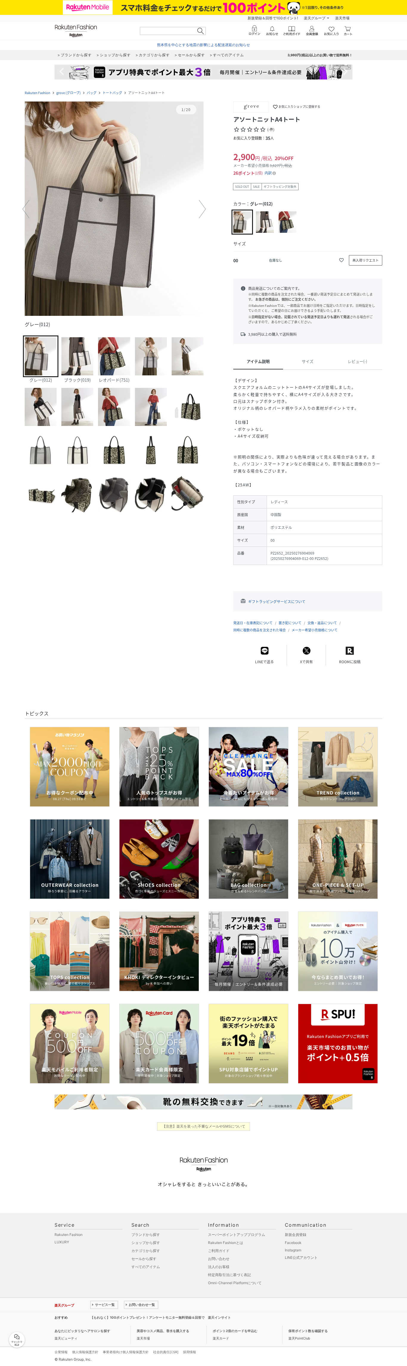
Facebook (293, 1242)
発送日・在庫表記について (253, 622)
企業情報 (61, 1352)
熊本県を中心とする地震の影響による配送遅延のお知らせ (203, 45)
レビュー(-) (357, 361)
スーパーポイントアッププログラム (236, 1234)
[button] (114, 209)
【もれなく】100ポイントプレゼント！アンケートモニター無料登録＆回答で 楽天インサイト (160, 1317)
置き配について (290, 622)
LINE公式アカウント (301, 1257)
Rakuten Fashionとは (225, 1242)
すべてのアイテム (145, 1266)
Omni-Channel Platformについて (235, 1283)
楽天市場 (342, 18)
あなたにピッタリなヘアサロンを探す (82, 1331)
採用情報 (189, 1352)
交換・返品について (322, 622)
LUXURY (62, 1242)
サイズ (307, 361)
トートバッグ (112, 92)
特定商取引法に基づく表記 (229, 1275)
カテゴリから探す (145, 1250)
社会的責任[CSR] (165, 1352)
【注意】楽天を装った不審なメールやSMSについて (203, 1126)
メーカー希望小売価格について (315, 630)
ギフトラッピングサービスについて (276, 601)
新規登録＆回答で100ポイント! (273, 18)
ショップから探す (145, 1242)
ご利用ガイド (218, 1250)
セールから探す (143, 1258)
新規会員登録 (295, 1234)
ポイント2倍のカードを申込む (235, 1331)
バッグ (92, 92)
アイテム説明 (258, 361)
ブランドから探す (145, 1234)
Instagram (293, 1250)
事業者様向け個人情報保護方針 (126, 1352)
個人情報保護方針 (85, 1352)
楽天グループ (314, 18)
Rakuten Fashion (37, 92)
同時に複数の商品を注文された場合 (259, 630)
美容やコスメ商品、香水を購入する (163, 1331)
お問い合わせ (218, 1258)
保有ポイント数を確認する (308, 1331)
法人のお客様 (218, 1266)
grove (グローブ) (68, 92)
